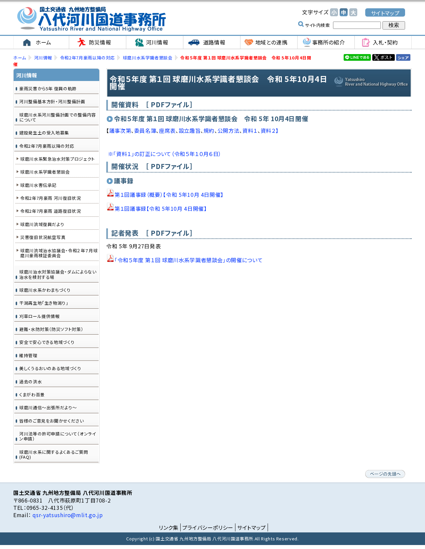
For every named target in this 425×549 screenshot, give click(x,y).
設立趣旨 (190, 130)
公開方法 (228, 130)
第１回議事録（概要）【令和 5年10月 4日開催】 (169, 194)
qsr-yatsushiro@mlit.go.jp (67, 515)
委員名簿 (145, 130)
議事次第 (120, 130)
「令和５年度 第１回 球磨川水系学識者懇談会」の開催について (189, 260)
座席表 (167, 130)
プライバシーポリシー (207, 527)
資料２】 (270, 130)
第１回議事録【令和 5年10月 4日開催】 (161, 208)
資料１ (250, 130)
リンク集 (169, 527)
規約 (209, 130)
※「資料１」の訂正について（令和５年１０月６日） (164, 154)
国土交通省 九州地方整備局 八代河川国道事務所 (91, 19)
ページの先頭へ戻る (385, 474)
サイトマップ (385, 13)
